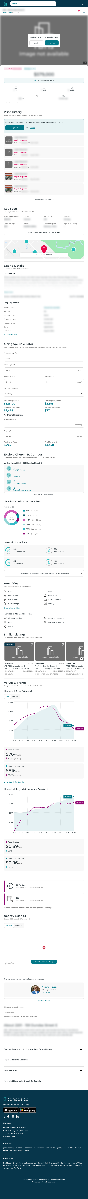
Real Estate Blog (10, 1163)
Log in (36, 43)
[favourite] (79, 11)
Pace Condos (7, 12)
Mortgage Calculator (21, 1165)
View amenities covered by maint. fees (44, 232)
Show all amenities (12, 608)
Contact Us (42, 1163)
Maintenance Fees (10, 419)
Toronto (16, 12)
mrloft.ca (18, 1148)
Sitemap (25, 1150)
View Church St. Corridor (14, 782)
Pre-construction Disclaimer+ (44, 1182)
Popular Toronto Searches (16, 1060)
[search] (33, 3)
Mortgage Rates (38, 1165)
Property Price (10, 353)
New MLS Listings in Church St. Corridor (23, 1081)
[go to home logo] (15, 1099)
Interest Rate (9, 376)
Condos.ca (7, 1104)
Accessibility (68, 1148)
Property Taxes (9, 431)
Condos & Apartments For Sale (59, 1165)
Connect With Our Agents (59, 1163)
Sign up (51, 43)
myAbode (19, 1104)
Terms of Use (15, 1150)
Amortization (49, 376)
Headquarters (29, 1148)
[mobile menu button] (84, 3)
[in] (13, 1117)
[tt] (5, 1117)
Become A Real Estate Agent (49, 1148)
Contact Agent (44, 1001)
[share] (84, 11)
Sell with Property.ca (27, 1163)
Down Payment (9, 365)
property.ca (8, 1148)
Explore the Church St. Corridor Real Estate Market (28, 1049)
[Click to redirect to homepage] (5, 4)
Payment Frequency (11, 388)
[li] (18, 1117)
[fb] (9, 1117)
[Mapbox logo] (10, 963)
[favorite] (31, 645)
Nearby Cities (10, 1070)
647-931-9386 (46, 993)
